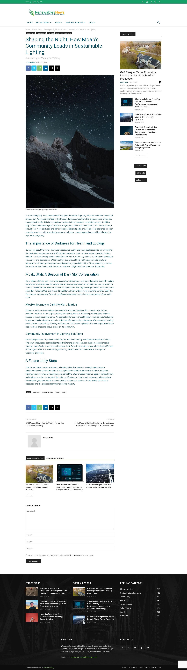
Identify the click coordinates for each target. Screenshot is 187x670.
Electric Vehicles (74, 22)
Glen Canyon (49, 291)
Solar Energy (42, 22)
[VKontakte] (147, 647)
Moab (58, 392)
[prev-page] (27, 494)
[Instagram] (147, 2)
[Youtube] (159, 2)
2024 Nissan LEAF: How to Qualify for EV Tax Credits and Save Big (45, 424)
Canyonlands (69, 287)
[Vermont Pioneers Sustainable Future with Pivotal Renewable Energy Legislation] (126, 145)
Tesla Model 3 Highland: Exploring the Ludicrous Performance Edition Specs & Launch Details (94, 424)
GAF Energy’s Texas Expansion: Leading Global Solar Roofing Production (37, 487)
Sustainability (37, 30)
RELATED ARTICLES (35, 458)
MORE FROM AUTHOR (55, 458)
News (30, 22)
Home (28, 30)
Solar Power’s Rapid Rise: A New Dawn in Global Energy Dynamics (148, 116)
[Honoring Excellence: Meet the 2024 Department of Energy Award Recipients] (32, 617)
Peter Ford (31, 62)
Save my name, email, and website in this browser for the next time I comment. (61, 555)
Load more (140, 156)
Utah (64, 392)
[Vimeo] (155, 2)
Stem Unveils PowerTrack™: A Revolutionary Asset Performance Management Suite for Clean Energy (69, 487)
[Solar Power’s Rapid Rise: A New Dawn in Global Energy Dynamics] (100, 473)
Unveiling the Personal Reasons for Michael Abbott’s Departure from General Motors (53, 603)
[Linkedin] (45, 68)
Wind (57, 22)
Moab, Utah (36, 281)
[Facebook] (143, 2)
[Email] (51, 68)
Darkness (36, 392)
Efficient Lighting (47, 392)
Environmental (41, 33)
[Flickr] (135, 647)
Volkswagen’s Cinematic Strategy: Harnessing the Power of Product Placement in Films (53, 590)
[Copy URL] (57, 68)
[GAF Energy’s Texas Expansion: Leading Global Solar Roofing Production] (39, 473)
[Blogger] (122, 647)
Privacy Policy (49, 668)
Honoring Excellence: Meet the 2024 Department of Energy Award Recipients (53, 616)
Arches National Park (49, 287)
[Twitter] (151, 2)
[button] (158, 23)
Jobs (91, 22)
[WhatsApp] (39, 68)
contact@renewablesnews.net (84, 657)
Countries (51, 33)
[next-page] (31, 494)
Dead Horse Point (67, 291)
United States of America (63, 33)
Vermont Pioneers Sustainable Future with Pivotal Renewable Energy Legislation (148, 145)
